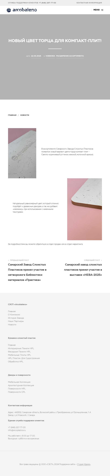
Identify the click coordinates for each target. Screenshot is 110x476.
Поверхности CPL (16, 392)
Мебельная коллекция (19, 382)
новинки (50, 56)
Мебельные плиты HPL (19, 355)
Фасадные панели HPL (19, 352)
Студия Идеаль (83, 464)
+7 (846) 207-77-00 (47, 3)
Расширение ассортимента (70, 56)
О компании (14, 315)
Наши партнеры (16, 321)
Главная (12, 115)
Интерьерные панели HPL (21, 348)
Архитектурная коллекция (21, 385)
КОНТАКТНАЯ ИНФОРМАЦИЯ (89, 3)
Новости (24, 115)
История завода (16, 318)
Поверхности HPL (17, 389)
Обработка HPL (15, 362)
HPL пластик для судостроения (24, 358)
